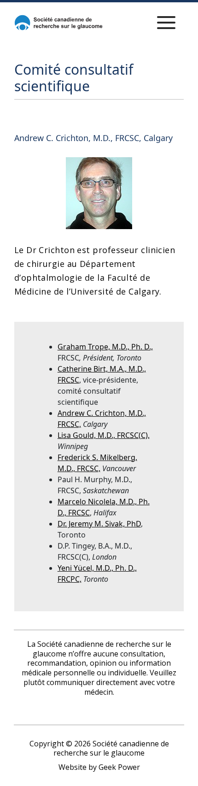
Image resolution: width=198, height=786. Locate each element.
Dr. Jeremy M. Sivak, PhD (99, 524)
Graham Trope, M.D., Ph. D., (105, 347)
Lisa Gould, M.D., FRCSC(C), (104, 435)
